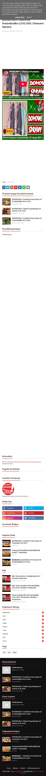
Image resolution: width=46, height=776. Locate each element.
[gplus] (12, 513)
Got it (29, 17)
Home (9, 768)
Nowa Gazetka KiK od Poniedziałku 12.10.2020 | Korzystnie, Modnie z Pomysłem (25, 597)
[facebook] (12, 508)
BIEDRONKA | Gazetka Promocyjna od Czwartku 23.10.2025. (26, 542)
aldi (23, 619)
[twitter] (34, 508)
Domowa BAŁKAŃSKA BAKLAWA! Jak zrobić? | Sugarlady (26, 551)
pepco (23, 627)
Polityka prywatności (33, 768)
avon (23, 641)
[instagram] (12, 518)
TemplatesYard (18, 771)
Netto (23, 623)
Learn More (20, 17)
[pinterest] (34, 513)
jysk (23, 630)
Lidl (23, 616)
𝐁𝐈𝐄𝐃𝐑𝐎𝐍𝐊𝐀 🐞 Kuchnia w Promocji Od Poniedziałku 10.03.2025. (26, 561)
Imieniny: (27, 462)
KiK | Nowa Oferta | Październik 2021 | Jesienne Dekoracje (26, 577)
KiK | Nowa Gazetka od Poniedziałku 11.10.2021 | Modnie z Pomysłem (25, 587)
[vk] (34, 518)
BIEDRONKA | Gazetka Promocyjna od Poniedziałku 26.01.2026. (26, 219)
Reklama (15, 768)
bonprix (23, 634)
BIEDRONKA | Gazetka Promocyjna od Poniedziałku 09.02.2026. (26, 200)
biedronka (10, 182)
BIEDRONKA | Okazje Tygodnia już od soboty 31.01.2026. (26, 210)
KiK (23, 637)
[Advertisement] (23, 51)
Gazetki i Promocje (9, 31)
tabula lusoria (17, 668)
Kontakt (22, 768)
